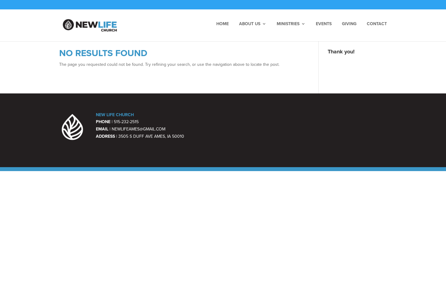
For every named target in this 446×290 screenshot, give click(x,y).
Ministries (288, 23)
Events (324, 23)
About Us (249, 23)
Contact (377, 23)
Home (222, 23)
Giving (349, 23)
